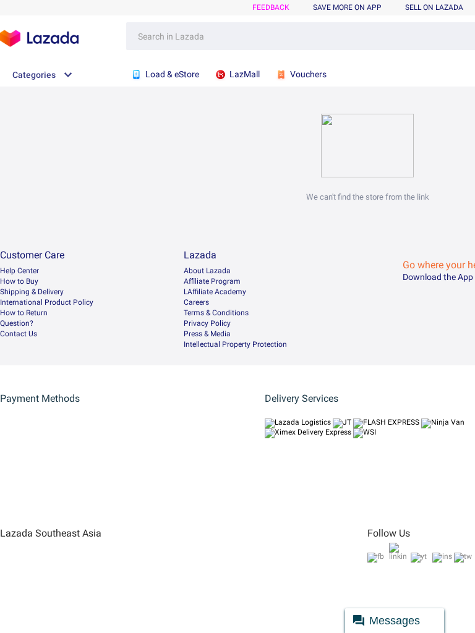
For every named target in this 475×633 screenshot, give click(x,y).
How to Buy (19, 281)
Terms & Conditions (216, 312)
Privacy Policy (207, 323)
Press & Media (207, 333)
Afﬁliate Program (212, 281)
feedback (270, 7)
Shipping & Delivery (32, 291)
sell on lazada (434, 7)
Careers (196, 302)
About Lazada (207, 270)
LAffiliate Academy (215, 291)
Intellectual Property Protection (235, 344)
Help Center (19, 270)
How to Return (24, 312)
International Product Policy (46, 302)
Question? (16, 323)
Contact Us (18, 333)
